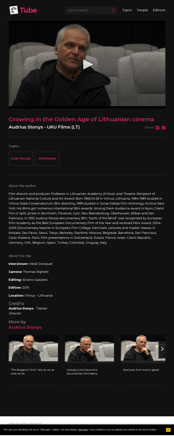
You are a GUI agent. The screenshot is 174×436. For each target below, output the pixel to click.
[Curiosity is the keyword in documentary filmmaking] (89, 360)
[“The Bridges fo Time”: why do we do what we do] (33, 360)
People (142, 10)
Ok (168, 430)
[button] (87, 64)
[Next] (162, 349)
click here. (83, 429)
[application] (87, 65)
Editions (159, 10)
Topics (127, 10)
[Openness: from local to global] (145, 360)
